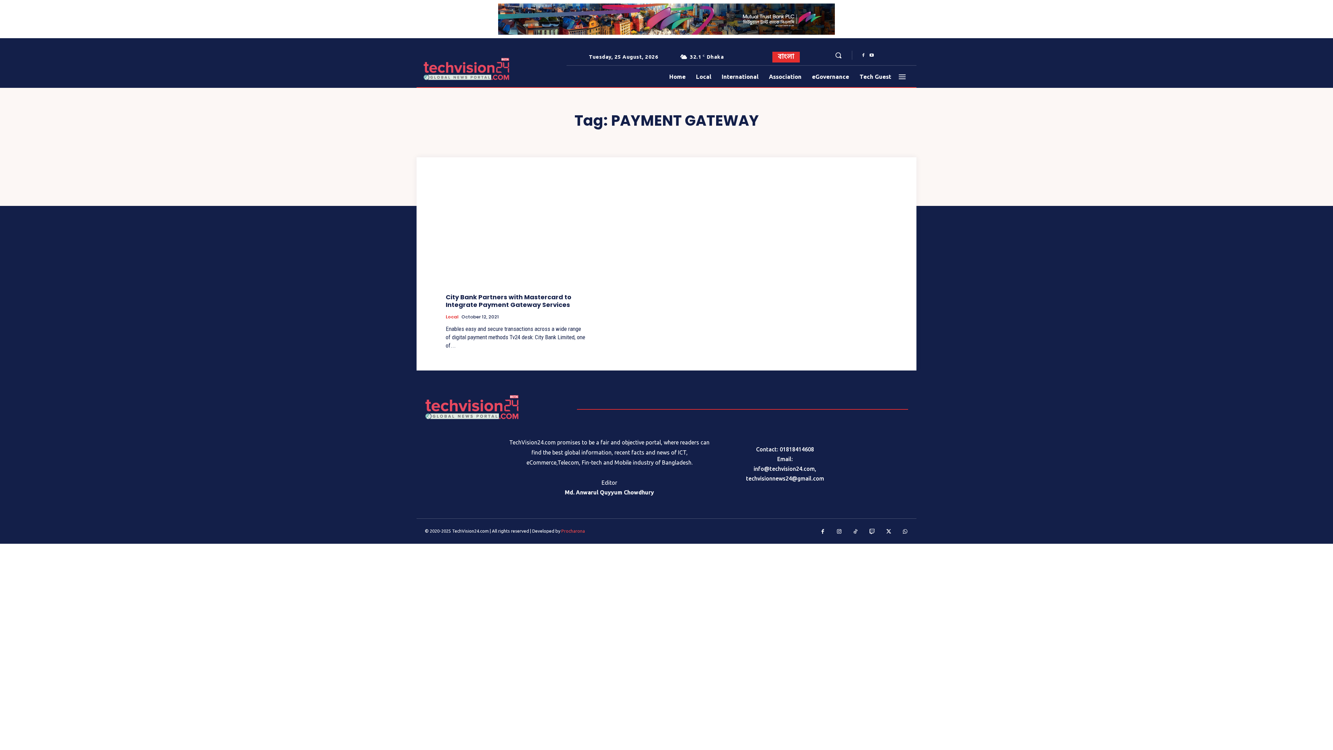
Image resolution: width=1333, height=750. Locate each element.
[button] (838, 55)
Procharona (573, 530)
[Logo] (444, 69)
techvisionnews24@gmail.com (785, 478)
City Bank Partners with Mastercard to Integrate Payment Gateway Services (508, 301)
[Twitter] (888, 532)
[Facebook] (863, 55)
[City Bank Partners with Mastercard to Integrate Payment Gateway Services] (516, 235)
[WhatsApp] (905, 532)
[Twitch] (872, 532)
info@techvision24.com (784, 469)
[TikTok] (855, 532)
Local (452, 317)
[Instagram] (839, 532)
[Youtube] (871, 55)
